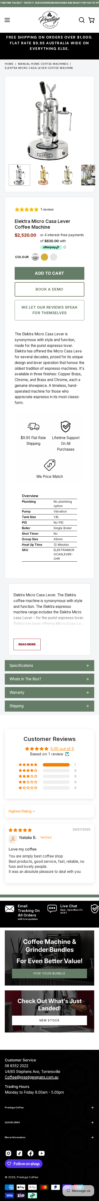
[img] (20, 830)
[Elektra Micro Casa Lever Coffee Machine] (19, 175)
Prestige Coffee (14, 1107)
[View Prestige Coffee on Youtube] (41, 1153)
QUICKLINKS (12, 1122)
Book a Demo (49, 289)
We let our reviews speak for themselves (49, 310)
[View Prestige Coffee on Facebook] (30, 1153)
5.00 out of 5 (62, 748)
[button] (81, 20)
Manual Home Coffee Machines (43, 63)
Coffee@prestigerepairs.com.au (31, 1077)
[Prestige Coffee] (49, 20)
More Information (15, 1137)
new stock (49, 1020)
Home (9, 63)
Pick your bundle (49, 973)
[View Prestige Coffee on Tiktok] (19, 1153)
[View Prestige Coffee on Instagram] (8, 1153)
